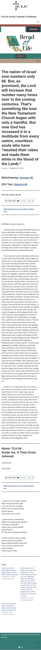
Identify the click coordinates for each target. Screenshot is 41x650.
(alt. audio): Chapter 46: (13, 224)
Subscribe (33, 29)
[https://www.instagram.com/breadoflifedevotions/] (22, 647)
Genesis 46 (26, 177)
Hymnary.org (6, 463)
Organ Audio (6, 468)
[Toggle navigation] (38, 22)
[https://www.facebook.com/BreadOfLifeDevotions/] (19, 647)
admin (6, 168)
